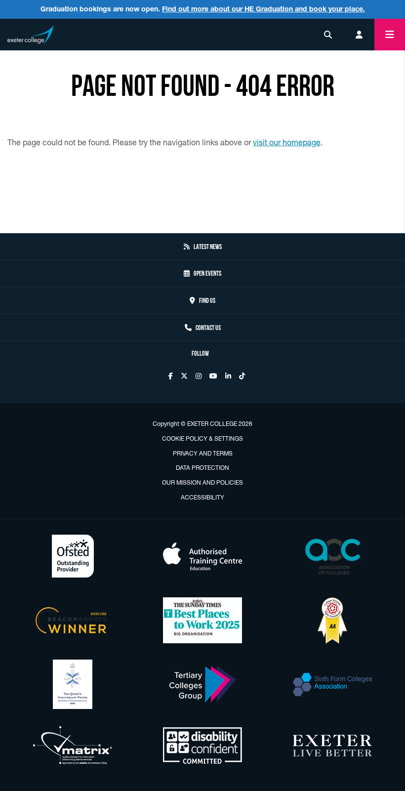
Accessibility (202, 497)
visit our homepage (287, 142)
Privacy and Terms (203, 453)
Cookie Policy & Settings (202, 438)
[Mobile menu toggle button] (389, 34)
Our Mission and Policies (202, 482)
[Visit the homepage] (30, 33)
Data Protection (202, 467)
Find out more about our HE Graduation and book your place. (263, 8)
